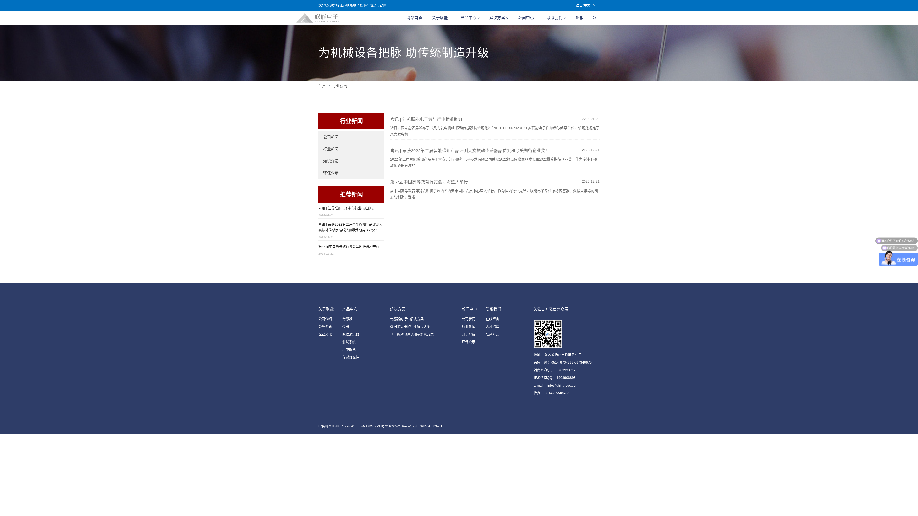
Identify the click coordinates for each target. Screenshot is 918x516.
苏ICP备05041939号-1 (427, 426)
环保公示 (331, 173)
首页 (322, 86)
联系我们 (555, 18)
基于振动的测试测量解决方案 (412, 334)
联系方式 (492, 334)
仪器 (345, 326)
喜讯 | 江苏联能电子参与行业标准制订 (346, 208)
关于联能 (440, 18)
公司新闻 (331, 137)
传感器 (347, 319)
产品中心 (469, 18)
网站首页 (414, 18)
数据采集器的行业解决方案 (410, 326)
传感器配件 (350, 357)
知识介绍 (331, 161)
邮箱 (579, 18)
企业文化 (325, 334)
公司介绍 (325, 319)
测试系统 (349, 342)
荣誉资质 (325, 326)
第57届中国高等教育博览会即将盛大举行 (348, 246)
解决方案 (497, 18)
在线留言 (492, 319)
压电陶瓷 (349, 349)
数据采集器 (350, 334)
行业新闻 (331, 149)
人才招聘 (492, 326)
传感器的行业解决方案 (407, 319)
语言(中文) (584, 5)
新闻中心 (526, 18)
